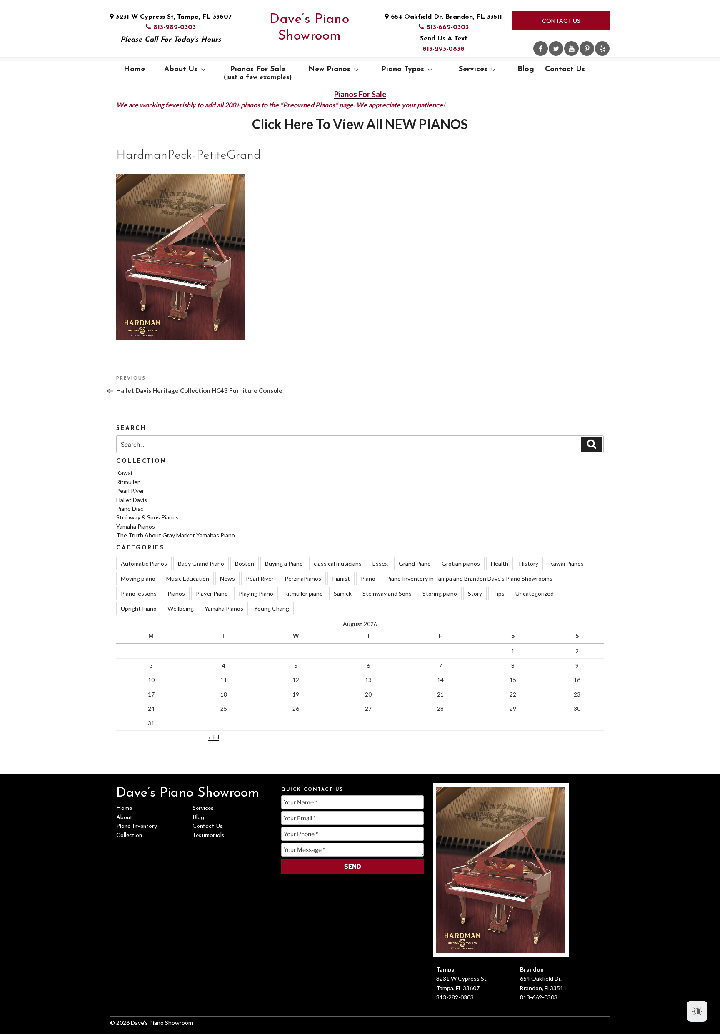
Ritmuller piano (303, 593)
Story (475, 593)
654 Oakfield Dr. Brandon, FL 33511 (445, 17)
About (124, 817)
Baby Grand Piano (201, 563)
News (227, 578)
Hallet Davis (131, 499)
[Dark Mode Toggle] (697, 1011)
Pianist (341, 578)
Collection (129, 835)
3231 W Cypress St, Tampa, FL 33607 (173, 17)
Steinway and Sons (387, 593)
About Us (181, 69)
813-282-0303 (173, 27)
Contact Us (561, 20)
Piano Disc (129, 508)
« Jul (213, 737)
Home (134, 69)
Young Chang (271, 608)
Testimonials (208, 835)
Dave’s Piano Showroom (309, 28)
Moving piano (138, 578)
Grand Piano (415, 563)
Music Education (187, 578)
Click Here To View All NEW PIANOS (360, 124)
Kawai (124, 472)
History (528, 563)
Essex (380, 563)
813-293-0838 (443, 49)
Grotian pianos (461, 563)
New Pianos (329, 69)
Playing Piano (256, 593)
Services (473, 69)
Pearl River (130, 490)
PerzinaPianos (303, 578)
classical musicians (338, 563)
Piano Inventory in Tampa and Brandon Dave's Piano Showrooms (469, 578)
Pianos (176, 593)
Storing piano (439, 593)
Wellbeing (181, 608)
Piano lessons (139, 593)
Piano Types (402, 69)
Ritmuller (128, 481)
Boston (244, 563)
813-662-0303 (446, 27)
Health (499, 563)
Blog (526, 69)
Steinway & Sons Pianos (147, 517)
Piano (368, 578)
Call (151, 39)
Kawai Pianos (566, 563)
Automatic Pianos (144, 563)
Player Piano (212, 593)
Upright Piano (139, 608)
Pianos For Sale (258, 73)
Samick (343, 593)
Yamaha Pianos (135, 526)
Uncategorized (534, 593)
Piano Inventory (136, 826)
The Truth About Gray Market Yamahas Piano (175, 535)
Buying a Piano (284, 563)
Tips (499, 593)
